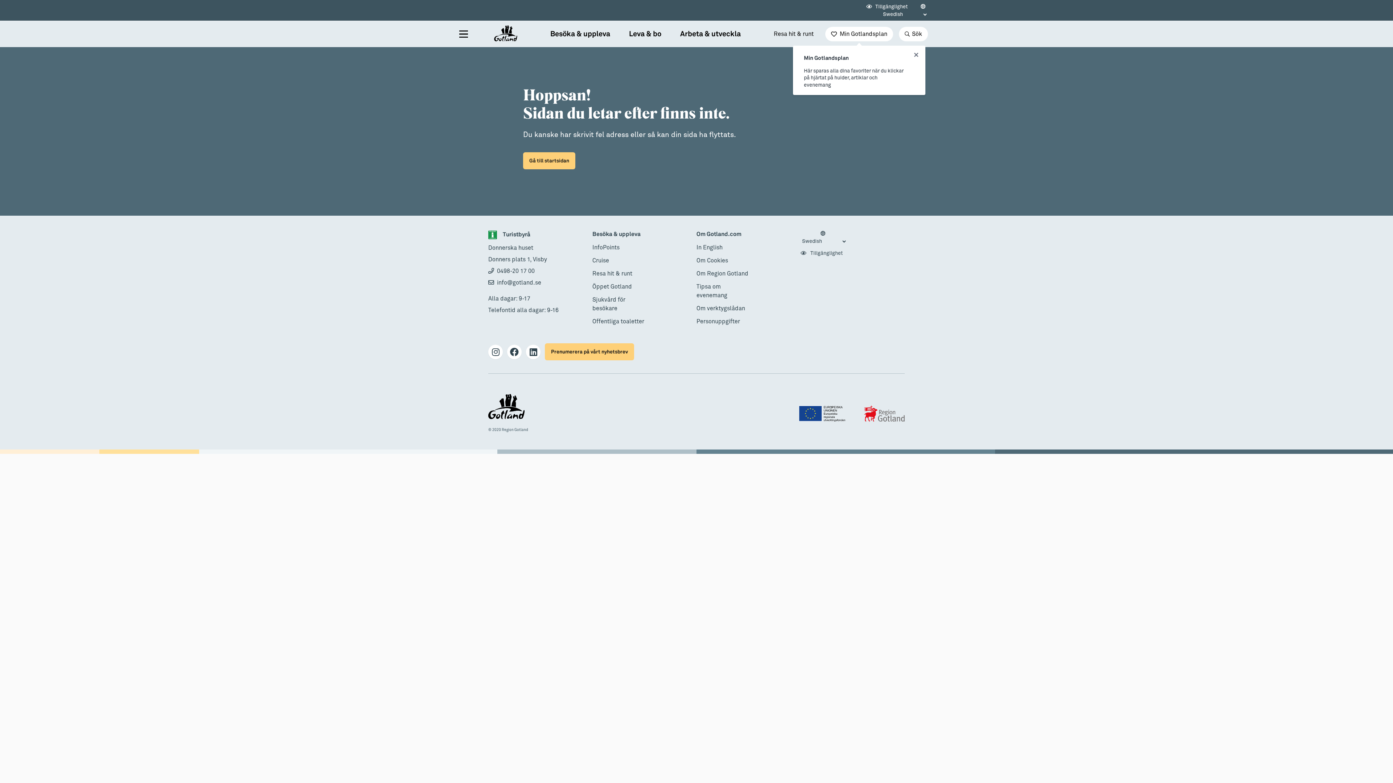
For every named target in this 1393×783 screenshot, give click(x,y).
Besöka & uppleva (616, 234)
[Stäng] (916, 55)
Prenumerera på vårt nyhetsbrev (589, 351)
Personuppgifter (718, 321)
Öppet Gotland (612, 287)
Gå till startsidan (549, 160)
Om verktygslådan (720, 308)
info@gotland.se (519, 283)
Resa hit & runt (794, 34)
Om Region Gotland (722, 274)
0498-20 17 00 (516, 271)
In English (709, 247)
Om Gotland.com (718, 234)
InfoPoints (606, 247)
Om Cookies (712, 261)
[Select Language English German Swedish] (824, 237)
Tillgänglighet (891, 6)
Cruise (600, 261)
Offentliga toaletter (618, 321)
